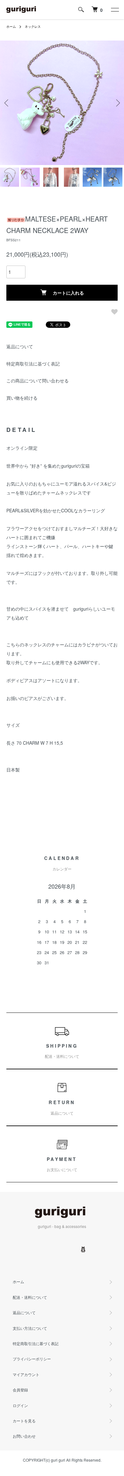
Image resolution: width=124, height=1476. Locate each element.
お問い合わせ (24, 1436)
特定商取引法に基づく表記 (33, 363)
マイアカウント (26, 1374)
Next (117, 103)
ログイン (20, 1405)
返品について (19, 346)
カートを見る (24, 1420)
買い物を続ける (22, 398)
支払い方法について (30, 1328)
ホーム (11, 26)
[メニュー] (114, 9)
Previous (7, 103)
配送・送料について (30, 1297)
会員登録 (20, 1389)
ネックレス (33, 26)
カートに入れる (68, 293)
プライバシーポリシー (32, 1358)
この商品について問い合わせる (37, 380)
